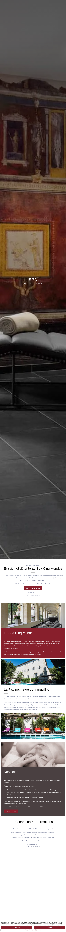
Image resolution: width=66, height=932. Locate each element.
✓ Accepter (17, 927)
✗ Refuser (49, 927)
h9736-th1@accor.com (33, 595)
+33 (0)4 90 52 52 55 (33, 592)
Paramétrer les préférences (33, 930)
